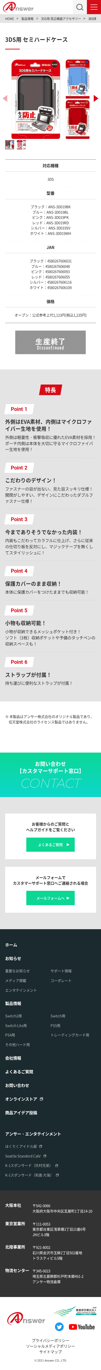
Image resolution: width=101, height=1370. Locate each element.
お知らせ (13, 958)
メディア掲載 (15, 980)
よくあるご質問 (50, 844)
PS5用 (55, 1025)
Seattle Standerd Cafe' (23, 1155)
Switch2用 (13, 1015)
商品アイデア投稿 (21, 1112)
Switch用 (57, 1015)
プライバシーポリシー (50, 1340)
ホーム (11, 945)
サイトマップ (50, 1351)
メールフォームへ (50, 898)
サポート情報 (61, 970)
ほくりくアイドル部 (21, 1146)
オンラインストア (21, 1099)
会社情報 (13, 1058)
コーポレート (61, 980)
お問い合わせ (17, 1085)
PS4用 (10, 1034)
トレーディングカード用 (69, 1034)
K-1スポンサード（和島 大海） (29, 1174)
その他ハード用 (17, 1044)
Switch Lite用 (16, 1025)
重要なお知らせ (17, 970)
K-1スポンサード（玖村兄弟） (29, 1165)
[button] (96, 98)
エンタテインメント (21, 990)
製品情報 (13, 1003)
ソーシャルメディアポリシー (50, 1346)
